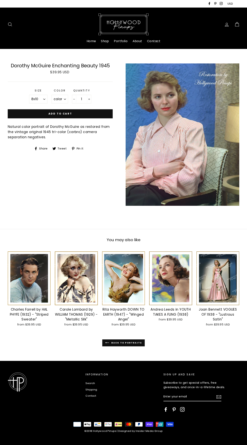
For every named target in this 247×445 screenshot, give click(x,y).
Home (91, 41)
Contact (153, 41)
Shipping (91, 389)
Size (38, 90)
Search (90, 383)
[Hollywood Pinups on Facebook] (165, 409)
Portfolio (121, 41)
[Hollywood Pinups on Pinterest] (174, 409)
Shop (105, 41)
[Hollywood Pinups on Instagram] (182, 409)
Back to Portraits (126, 342)
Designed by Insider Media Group (140, 431)
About (137, 41)
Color (60, 90)
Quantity (81, 90)
